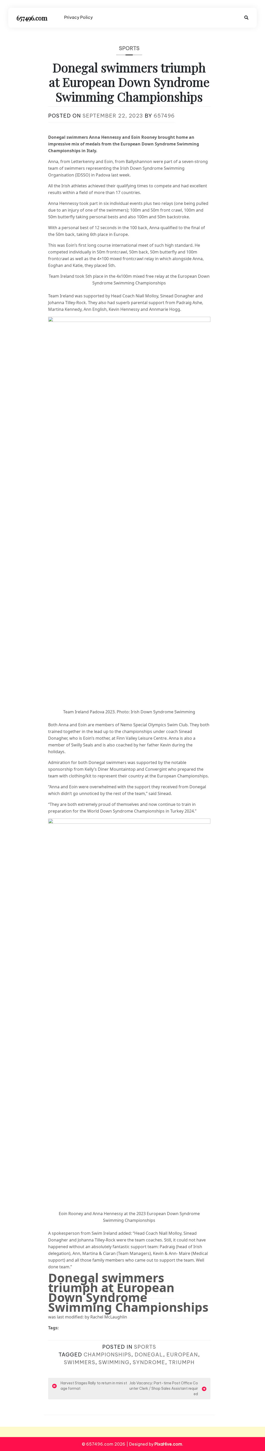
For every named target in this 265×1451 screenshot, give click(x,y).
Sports (129, 48)
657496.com (32, 18)
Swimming (114, 1362)
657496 (164, 115)
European (182, 1354)
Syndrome (149, 1362)
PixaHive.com (168, 1444)
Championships (107, 1354)
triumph (181, 1362)
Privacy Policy (78, 17)
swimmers (79, 1362)
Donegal (149, 1354)
